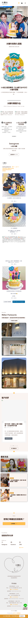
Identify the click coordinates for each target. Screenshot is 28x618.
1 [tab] (12, 136)
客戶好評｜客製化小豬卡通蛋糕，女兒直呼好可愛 (13, 425)
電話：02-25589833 (14, 589)
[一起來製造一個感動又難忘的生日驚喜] (5, 495)
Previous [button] (2, 123)
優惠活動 (4, 467)
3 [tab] (15, 136)
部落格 (11, 478)
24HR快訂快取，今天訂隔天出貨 (10, 469)
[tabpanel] (14, 421)
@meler (21, 547)
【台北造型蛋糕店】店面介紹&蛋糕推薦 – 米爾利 (18, 480)
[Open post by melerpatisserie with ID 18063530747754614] (14, 185)
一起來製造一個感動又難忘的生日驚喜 (18, 495)
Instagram (4, 544)
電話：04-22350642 (14, 597)
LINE (20, 544)
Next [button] (26, 123)
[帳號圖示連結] (21, 3)
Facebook (13, 544)
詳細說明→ (22, 616)
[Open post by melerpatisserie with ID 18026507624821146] (14, 278)
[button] (3, 422)
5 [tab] (16, 445)
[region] (14, 123)
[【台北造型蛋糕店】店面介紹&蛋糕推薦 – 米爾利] (5, 480)
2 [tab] (12, 445)
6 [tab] (17, 445)
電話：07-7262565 (14, 604)
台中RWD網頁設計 (17, 613)
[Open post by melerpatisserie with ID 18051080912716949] (14, 215)
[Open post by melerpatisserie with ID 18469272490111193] (14, 248)
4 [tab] (14, 445)
